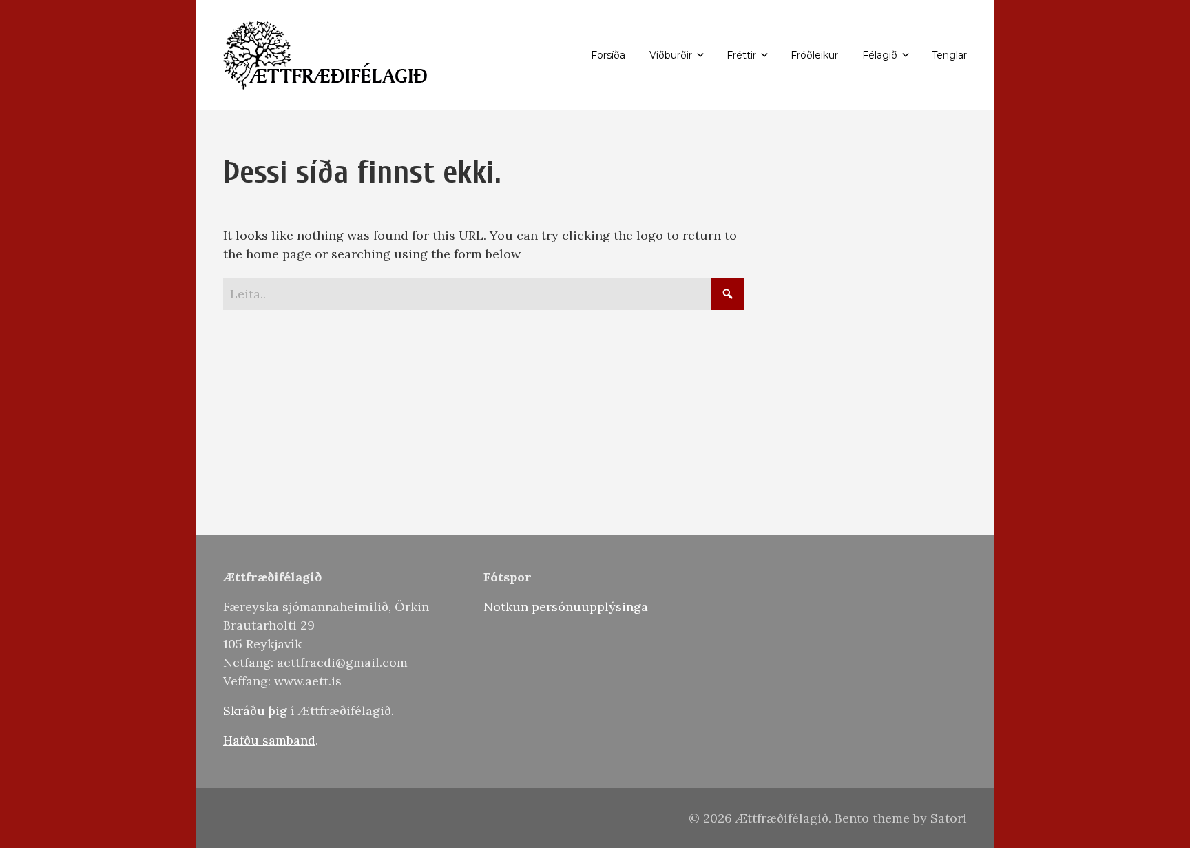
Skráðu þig (255, 710)
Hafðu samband (269, 740)
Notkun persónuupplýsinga (565, 606)
